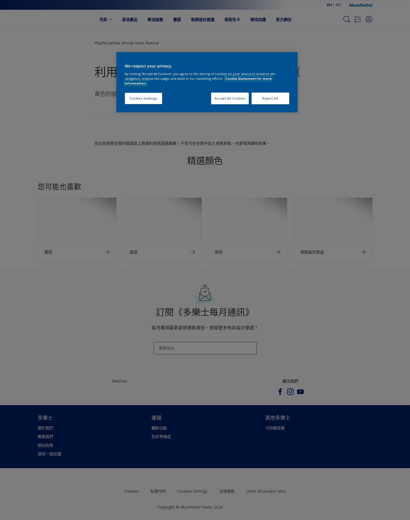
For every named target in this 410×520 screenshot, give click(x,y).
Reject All (270, 98)
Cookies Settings (143, 98)
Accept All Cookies (229, 98)
